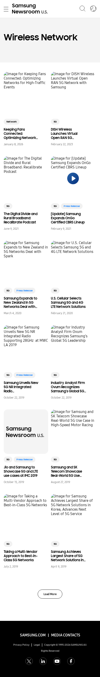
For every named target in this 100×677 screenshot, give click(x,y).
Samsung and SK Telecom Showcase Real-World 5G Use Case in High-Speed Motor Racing (66, 471)
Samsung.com (33, 635)
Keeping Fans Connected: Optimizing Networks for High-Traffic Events (21, 133)
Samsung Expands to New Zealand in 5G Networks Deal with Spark (20, 302)
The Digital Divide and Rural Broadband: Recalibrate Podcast (20, 218)
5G (55, 121)
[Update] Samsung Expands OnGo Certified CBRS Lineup (68, 218)
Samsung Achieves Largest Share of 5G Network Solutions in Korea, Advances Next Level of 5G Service (68, 556)
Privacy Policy (21, 644)
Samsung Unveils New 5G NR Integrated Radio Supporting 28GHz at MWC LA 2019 (21, 387)
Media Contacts (65, 635)
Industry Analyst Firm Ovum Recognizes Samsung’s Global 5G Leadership (68, 387)
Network (12, 121)
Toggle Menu (6, 9)
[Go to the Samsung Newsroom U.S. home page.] (30, 9)
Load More (50, 594)
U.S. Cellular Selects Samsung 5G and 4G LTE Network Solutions (68, 302)
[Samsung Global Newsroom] (93, 9)
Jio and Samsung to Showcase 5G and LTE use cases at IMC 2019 (21, 471)
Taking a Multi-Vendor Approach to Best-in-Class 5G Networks (20, 556)
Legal (37, 644)
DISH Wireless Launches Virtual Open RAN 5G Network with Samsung (64, 133)
